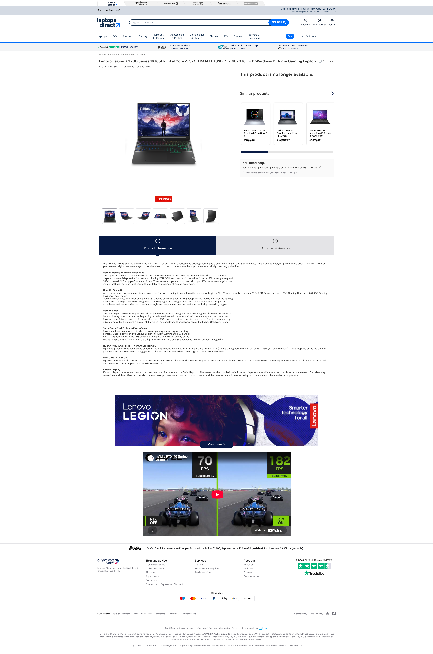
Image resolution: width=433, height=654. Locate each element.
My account (152, 576)
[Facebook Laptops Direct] (332, 614)
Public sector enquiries (207, 568)
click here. (263, 628)
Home (102, 54)
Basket (332, 24)
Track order (152, 580)
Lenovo (124, 54)
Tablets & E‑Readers (158, 36)
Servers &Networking (254, 36)
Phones (214, 36)
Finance (150, 572)
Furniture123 (173, 613)
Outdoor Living (189, 613)
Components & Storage (197, 36)
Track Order (319, 24)
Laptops (102, 36)
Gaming (143, 36)
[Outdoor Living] (250, 3)
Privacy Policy (316, 613)
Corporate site (251, 576)
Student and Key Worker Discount (164, 584)
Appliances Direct (121, 613)
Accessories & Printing (177, 36)
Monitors (128, 36)
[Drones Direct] (170, 3)
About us (248, 564)
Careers (248, 572)
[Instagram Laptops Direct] (326, 614)
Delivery (199, 564)
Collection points (155, 568)
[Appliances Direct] (141, 3)
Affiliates (248, 568)
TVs (226, 36)
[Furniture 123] (223, 3)
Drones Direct (139, 613)
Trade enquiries (203, 572)
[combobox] (209, 22)
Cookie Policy (300, 613)
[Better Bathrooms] (197, 3)
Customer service (155, 564)
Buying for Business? (108, 10)
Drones (238, 36)
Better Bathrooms (156, 613)
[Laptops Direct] (111, 3)
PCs (115, 36)
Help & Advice (308, 36)
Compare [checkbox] (328, 61)
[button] (226, 130)
